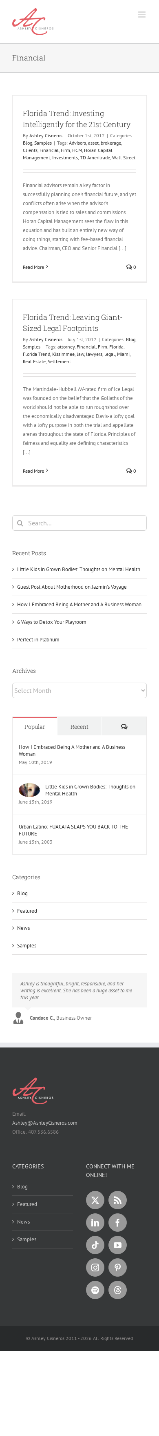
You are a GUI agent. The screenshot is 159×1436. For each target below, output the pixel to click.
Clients (30, 150)
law (80, 354)
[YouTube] (117, 1245)
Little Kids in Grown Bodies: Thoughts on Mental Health (78, 569)
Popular (34, 726)
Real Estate (34, 361)
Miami (123, 354)
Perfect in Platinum (38, 639)
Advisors (77, 143)
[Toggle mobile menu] (142, 14)
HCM (77, 150)
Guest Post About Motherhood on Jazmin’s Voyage (72, 586)
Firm (65, 150)
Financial (49, 150)
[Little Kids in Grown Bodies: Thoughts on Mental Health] (29, 787)
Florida (116, 347)
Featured (27, 910)
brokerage (111, 143)
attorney (66, 347)
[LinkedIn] (95, 1222)
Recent (79, 726)
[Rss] (117, 1200)
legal (109, 354)
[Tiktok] (95, 1245)
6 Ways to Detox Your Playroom (51, 622)
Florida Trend (36, 354)
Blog (27, 143)
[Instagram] (95, 1267)
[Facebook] (117, 1222)
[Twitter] (95, 1200)
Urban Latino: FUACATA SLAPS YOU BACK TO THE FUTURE (73, 830)
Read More (33, 267)
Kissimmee (63, 354)
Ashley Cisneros (45, 135)
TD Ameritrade (95, 157)
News (23, 928)
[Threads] (117, 1290)
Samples (43, 143)
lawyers (94, 354)
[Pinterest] (117, 1267)
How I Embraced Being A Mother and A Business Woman (79, 604)
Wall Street (123, 157)
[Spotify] (95, 1290)
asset (93, 143)
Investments (65, 157)
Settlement (59, 361)
